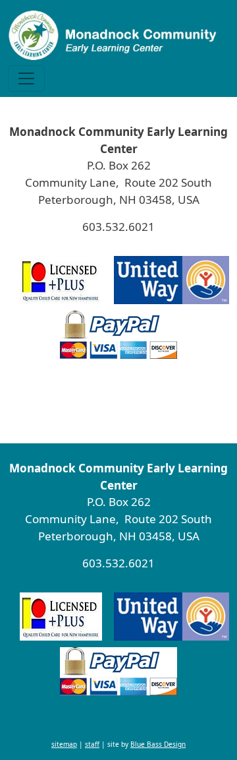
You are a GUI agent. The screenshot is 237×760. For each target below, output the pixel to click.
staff (92, 407)
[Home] (113, 35)
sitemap (64, 407)
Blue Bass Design (158, 407)
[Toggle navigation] (26, 78)
